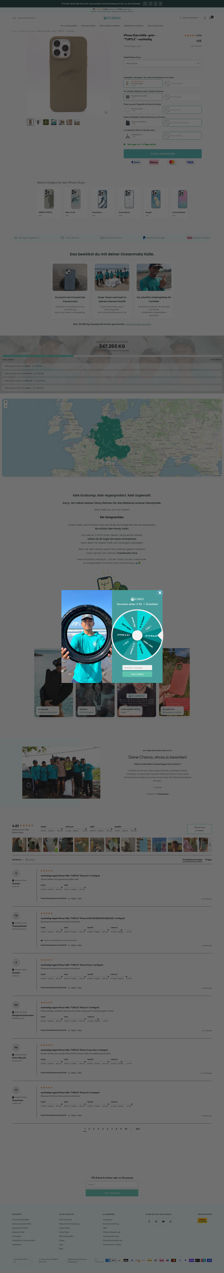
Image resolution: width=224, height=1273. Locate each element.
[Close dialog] (160, 592)
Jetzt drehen (137, 674)
